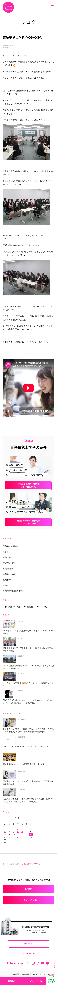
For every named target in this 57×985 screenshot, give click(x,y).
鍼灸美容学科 (8, 568)
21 (22, 834)
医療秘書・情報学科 (10, 546)
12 (13, 832)
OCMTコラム (44, 606)
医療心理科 (7, 557)
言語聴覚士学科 (8, 45)
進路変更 (30, 606)
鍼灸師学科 (7, 579)
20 (18, 834)
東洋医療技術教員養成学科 (13, 591)
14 (22, 832)
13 (18, 832)
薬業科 (5, 552)
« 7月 (4, 842)
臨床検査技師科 (9, 574)
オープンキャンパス (34, 981)
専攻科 (5, 585)
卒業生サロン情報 (14, 606)
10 (5, 832)
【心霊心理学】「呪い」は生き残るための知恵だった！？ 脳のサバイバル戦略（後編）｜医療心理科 (28, 702)
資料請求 (11, 981)
